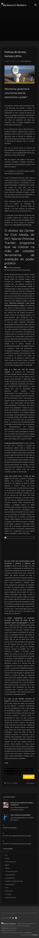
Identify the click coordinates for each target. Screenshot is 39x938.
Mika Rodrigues (26, 61)
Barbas (7, 858)
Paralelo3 (35, 935)
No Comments (30, 783)
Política (9, 772)
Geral (16, 783)
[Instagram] (16, 917)
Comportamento (10, 875)
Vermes (18, 772)
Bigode (7, 865)
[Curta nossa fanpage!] (10, 917)
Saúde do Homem (10, 897)
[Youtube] (13, 917)
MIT (31, 769)
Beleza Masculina (10, 862)
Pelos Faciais (9, 891)
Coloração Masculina (11, 871)
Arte (6, 855)
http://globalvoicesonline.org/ (22, 225)
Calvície (7, 868)
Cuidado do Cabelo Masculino (14, 881)
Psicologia (8, 894)
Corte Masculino (10, 878)
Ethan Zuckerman (12, 769)
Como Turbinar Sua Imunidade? (20, 815)
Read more (28, 777)
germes (24, 769)
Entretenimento (9, 884)
